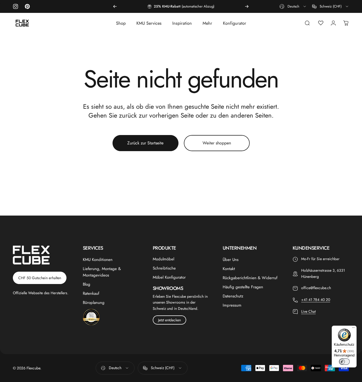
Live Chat (308, 311)
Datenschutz (233, 296)
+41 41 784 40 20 (315, 299)
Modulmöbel (163, 259)
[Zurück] (115, 6)
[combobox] (293, 6)
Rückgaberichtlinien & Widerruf (250, 278)
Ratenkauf (91, 293)
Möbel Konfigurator (169, 277)
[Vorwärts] (247, 6)
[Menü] (353, 329)
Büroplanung (94, 302)
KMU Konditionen (98, 260)
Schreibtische (164, 268)
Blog (86, 284)
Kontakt (229, 269)
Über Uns (230, 260)
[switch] (344, 361)
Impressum (232, 305)
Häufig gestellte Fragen (243, 287)
